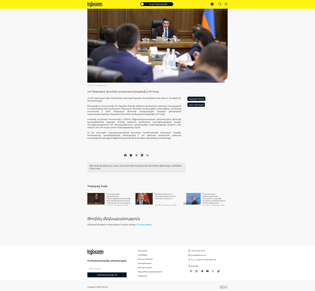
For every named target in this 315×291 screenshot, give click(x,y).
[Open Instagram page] (196, 271)
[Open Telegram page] (201, 271)
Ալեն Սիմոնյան (196, 104)
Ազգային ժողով (196, 98)
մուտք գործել (144, 224)
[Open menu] (226, 4)
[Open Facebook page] (190, 271)
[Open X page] (213, 271)
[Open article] (96, 199)
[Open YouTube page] (207, 271)
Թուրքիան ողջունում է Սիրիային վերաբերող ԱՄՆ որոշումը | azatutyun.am (165, 196)
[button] (125, 155)
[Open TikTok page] (218, 271)
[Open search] (219, 4)
